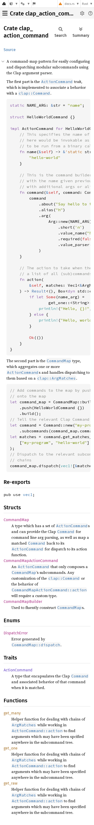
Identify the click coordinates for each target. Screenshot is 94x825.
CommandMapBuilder (23, 601)
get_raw (10, 783)
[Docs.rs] (4, 4)
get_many (12, 713)
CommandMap (16, 520)
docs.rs (69, 4)
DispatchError (16, 633)
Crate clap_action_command (47, 13)
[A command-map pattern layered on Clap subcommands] (13, 4)
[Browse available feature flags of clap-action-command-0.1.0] (34, 4)
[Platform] (25, 4)
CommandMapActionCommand (31, 560)
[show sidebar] (5, 13)
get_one (11, 748)
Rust (85, 4)
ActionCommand (18, 670)
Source (10, 49)
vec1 (28, 494)
